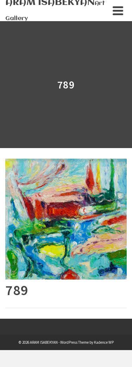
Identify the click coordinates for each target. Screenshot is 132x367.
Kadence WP (104, 342)
